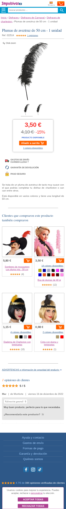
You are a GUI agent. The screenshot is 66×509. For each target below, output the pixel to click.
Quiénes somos (33, 459)
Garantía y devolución (33, 453)
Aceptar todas (33, 499)
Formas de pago (33, 448)
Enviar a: (51, 5)
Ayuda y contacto (33, 437)
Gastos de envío (33, 443)
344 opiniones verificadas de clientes (45, 482)
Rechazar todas (33, 506)
